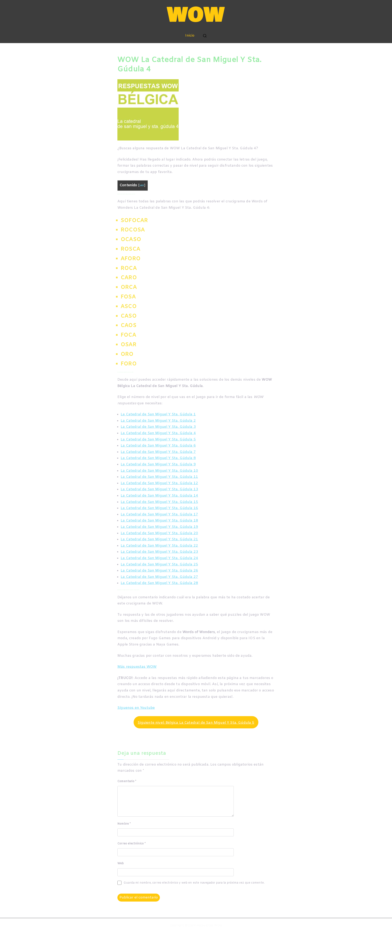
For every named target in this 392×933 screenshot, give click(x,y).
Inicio (189, 35)
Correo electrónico (131, 844)
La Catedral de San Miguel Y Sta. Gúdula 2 (158, 420)
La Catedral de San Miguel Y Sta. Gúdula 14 (159, 495)
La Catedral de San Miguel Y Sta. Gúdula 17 (159, 514)
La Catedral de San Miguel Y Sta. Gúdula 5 (158, 439)
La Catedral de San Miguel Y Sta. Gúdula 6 (158, 445)
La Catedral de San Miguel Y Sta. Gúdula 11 (159, 477)
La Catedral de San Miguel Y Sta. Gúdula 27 (159, 577)
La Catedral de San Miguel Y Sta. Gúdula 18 (159, 520)
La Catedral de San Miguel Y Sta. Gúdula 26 (159, 570)
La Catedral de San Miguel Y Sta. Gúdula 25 (159, 564)
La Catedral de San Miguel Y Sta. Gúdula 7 (158, 452)
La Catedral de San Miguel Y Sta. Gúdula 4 (158, 433)
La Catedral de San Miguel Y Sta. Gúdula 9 (158, 464)
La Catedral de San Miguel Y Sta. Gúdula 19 (159, 527)
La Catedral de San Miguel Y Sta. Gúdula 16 (159, 508)
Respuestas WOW (209, 925)
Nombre (124, 824)
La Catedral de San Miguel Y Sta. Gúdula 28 (159, 583)
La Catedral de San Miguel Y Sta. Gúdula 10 (159, 470)
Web (120, 863)
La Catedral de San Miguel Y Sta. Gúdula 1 (158, 414)
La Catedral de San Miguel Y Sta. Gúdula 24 (159, 558)
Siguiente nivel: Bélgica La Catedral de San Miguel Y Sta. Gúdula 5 (196, 722)
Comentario (126, 781)
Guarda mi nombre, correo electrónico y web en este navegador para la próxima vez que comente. (194, 883)
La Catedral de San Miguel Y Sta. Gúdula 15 (159, 502)
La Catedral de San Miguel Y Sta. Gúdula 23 (159, 552)
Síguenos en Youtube (136, 708)
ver (141, 185)
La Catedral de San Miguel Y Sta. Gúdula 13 (159, 489)
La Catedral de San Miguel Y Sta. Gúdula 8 (158, 458)
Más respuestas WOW (137, 666)
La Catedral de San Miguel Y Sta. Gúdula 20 (159, 533)
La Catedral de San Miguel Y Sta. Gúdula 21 (159, 539)
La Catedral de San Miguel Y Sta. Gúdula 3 (158, 427)
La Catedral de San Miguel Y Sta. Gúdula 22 (159, 545)
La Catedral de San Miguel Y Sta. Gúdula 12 (159, 483)
